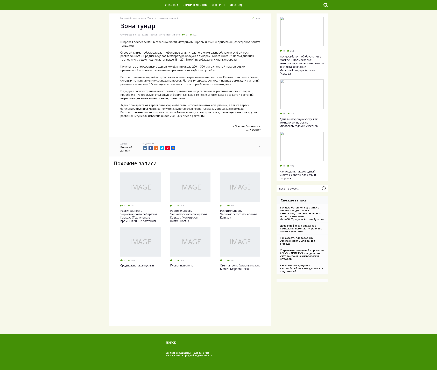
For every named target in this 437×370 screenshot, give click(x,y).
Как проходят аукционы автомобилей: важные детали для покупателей (301, 268)
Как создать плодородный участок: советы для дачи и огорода (297, 240)
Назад (257, 18)
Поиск (171, 342)
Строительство (194, 5)
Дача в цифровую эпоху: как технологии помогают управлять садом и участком (301, 228)
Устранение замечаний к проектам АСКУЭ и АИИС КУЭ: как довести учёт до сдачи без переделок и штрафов (302, 254)
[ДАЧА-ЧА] (135, 5)
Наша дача (198, 352)
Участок (171, 5)
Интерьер (218, 5)
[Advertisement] (190, 302)
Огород (236, 5)
